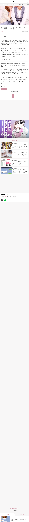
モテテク (2, 196)
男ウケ (7, 196)
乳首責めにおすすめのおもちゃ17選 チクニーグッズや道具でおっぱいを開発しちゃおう (19, 154)
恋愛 (7, 4)
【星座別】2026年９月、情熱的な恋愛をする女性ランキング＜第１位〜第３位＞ (19, 163)
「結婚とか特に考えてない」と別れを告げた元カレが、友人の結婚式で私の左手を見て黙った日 (19, 171)
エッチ (11, 196)
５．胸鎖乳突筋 (14, 91)
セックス (14, 196)
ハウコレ (2, 4)
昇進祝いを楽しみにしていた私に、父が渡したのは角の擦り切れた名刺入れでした (19, 146)
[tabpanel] (14, 129)
